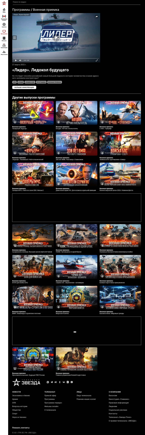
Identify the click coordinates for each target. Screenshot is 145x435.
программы (41, 82)
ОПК (14, 82)
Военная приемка (46, 10)
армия (20, 82)
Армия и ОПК (29, 82)
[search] (76, 2)
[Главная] (4, 3)
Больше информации (24, 87)
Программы (21, 10)
